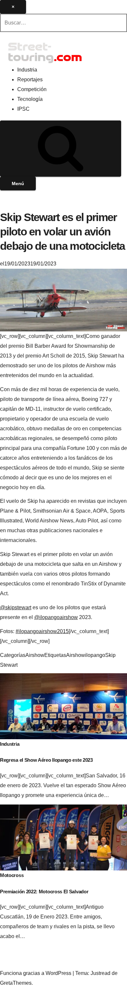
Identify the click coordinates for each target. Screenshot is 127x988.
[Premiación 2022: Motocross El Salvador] (63, 837)
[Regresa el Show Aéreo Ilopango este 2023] (63, 706)
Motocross (11, 875)
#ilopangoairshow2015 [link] (42, 631)
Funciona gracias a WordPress (36, 973)
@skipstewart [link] (15, 607)
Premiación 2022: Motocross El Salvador (44, 891)
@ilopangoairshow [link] (56, 617)
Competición (32, 89)
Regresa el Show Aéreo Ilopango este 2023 (46, 760)
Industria (27, 69)
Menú (18, 183)
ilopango (95, 655)
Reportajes (30, 79)
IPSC (23, 109)
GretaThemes (16, 983)
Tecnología (30, 99)
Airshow (34, 655)
